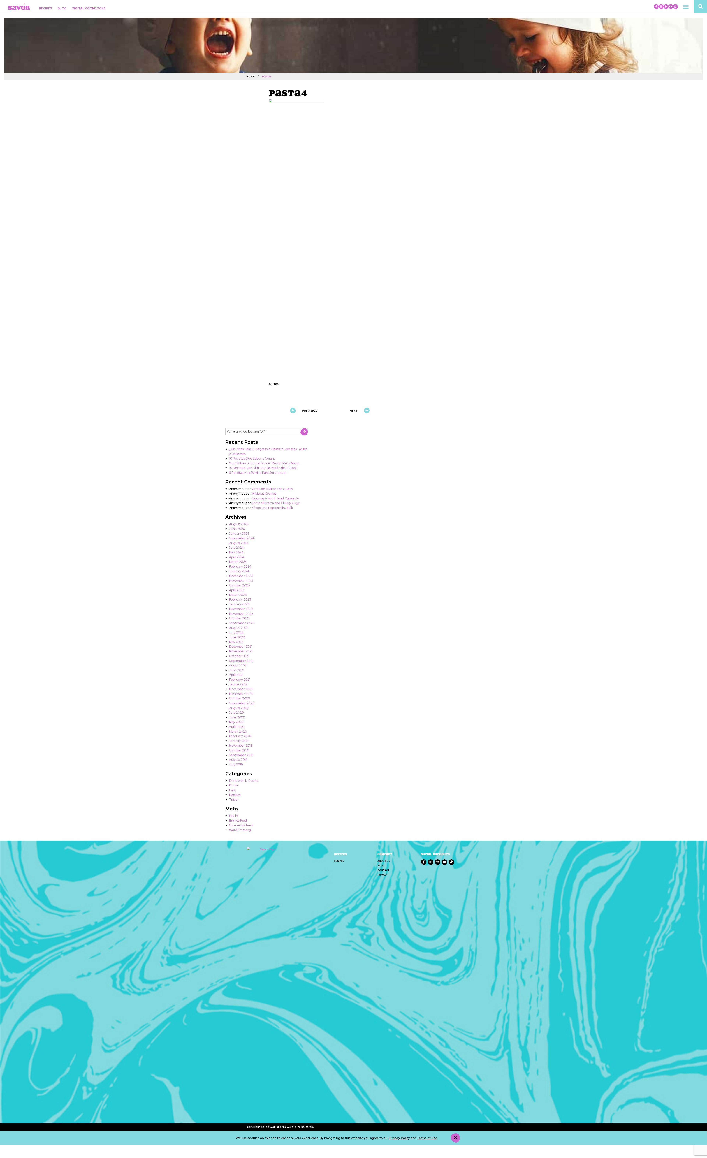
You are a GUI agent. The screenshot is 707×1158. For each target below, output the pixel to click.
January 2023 (239, 604)
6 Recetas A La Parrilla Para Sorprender (258, 472)
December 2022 (241, 609)
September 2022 (241, 623)
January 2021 (239, 684)
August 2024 (238, 543)
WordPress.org (240, 830)
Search (304, 431)
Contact (383, 870)
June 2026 (237, 529)
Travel (233, 799)
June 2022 (237, 637)
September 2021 (241, 661)
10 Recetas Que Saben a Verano (252, 458)
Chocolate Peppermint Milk (272, 508)
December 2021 (240, 646)
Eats (232, 790)
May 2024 (236, 552)
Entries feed (238, 820)
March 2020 (238, 731)
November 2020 (241, 694)
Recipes (45, 8)
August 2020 (239, 708)
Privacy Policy (399, 1138)
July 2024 (236, 547)
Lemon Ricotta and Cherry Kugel (276, 503)
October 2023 (239, 585)
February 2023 (240, 599)
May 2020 (236, 722)
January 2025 (239, 533)
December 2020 (241, 689)
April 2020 (236, 726)
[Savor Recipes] (19, 6)
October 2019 (239, 750)
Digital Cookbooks (89, 8)
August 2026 (238, 524)
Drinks (233, 785)
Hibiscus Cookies (264, 493)
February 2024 (240, 566)
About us (383, 861)
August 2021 (238, 665)
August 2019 (238, 759)
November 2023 (241, 580)
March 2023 (238, 594)
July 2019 (236, 764)
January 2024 (239, 571)
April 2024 (236, 557)
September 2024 (241, 538)
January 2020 (239, 741)
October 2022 (239, 618)
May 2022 (236, 642)
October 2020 (239, 698)
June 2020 (237, 717)
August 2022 (238, 628)
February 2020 (240, 736)
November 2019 (240, 745)
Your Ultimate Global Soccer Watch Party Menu (264, 463)
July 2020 (236, 712)
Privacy (382, 874)
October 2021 (239, 656)
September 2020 (241, 703)
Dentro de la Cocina (243, 780)
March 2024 (238, 562)
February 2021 (239, 679)
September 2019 (241, 755)
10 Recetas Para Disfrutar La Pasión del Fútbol (263, 468)
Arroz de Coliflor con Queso (272, 489)
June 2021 (236, 670)
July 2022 (236, 632)
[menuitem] (45, 8)
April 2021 (236, 675)
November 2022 (241, 613)
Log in (233, 816)
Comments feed (241, 825)
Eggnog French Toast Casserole (275, 498)
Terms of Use (427, 1138)
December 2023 (241, 576)
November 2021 (240, 651)
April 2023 (236, 590)
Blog (62, 8)
